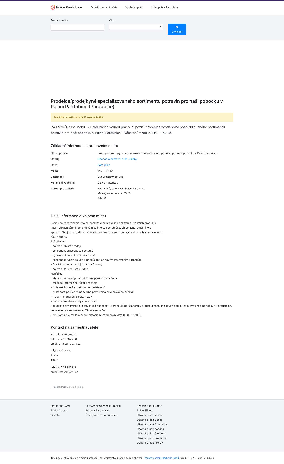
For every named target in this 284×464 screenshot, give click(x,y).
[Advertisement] (142, 72)
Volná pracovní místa (104, 7)
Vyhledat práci (134, 7)
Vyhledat (177, 31)
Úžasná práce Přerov (150, 442)
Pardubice (104, 164)
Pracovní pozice (59, 20)
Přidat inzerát (59, 410)
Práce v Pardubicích (97, 410)
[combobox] (136, 27)
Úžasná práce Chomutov (152, 424)
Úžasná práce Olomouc (151, 433)
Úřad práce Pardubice (164, 7)
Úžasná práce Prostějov (151, 438)
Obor (112, 20)
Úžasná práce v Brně (150, 415)
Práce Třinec (144, 410)
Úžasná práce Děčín (149, 419)
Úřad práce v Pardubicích (101, 415)
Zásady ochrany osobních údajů (161, 457)
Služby (133, 159)
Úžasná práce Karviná (150, 429)
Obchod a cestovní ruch (112, 159)
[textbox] (116, 27)
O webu (55, 415)
